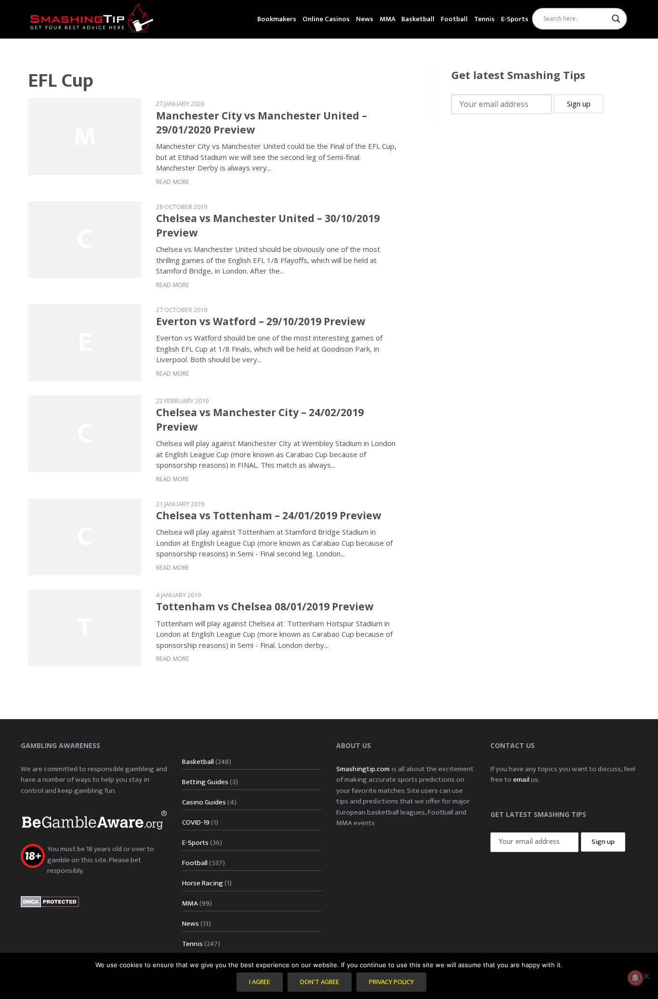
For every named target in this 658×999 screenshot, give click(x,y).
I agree (259, 982)
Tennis (484, 19)
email (521, 780)
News (364, 19)
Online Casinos (326, 19)
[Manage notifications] (635, 978)
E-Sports (514, 19)
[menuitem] (277, 18)
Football (454, 19)
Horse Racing (202, 883)
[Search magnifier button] (616, 19)
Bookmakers (276, 19)
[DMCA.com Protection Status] (50, 901)
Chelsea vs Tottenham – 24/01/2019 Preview (268, 515)
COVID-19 (196, 822)
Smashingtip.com (363, 769)
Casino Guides (204, 802)
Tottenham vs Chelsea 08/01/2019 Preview (264, 606)
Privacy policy (391, 982)
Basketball (417, 19)
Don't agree (319, 982)
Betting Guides (205, 782)
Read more (172, 181)
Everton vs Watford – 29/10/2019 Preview (260, 321)
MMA (387, 19)
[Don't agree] (646, 976)
